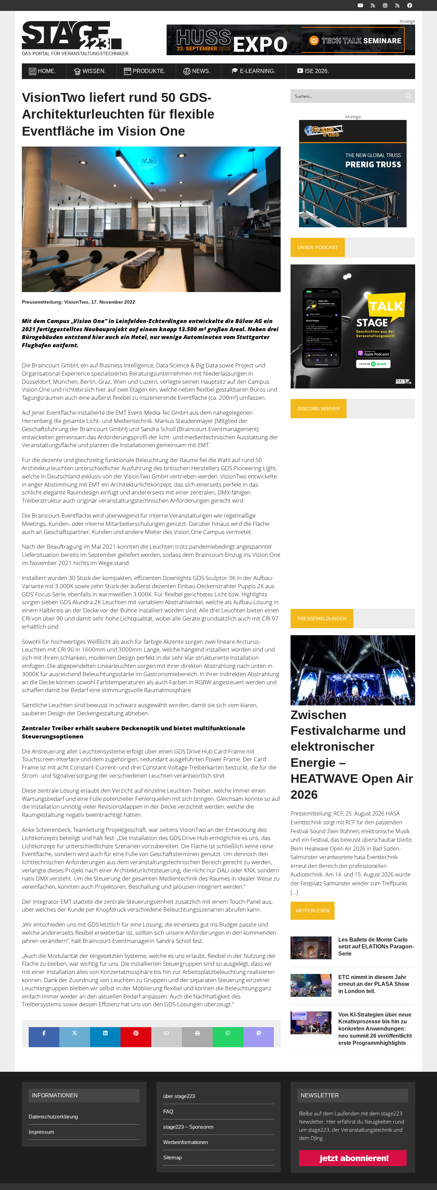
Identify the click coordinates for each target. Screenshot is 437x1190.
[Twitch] (397, 5)
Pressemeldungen (322, 618)
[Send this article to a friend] (166, 1033)
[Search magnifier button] (408, 96)
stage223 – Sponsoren (188, 1127)
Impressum (41, 1132)
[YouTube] (360, 5)
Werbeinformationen (185, 1142)
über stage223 (179, 1096)
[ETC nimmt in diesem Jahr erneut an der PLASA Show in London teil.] (311, 992)
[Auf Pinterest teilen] (136, 1033)
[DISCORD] (372, 5)
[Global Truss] (353, 173)
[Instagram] (385, 5)
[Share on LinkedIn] (105, 1033)
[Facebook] (409, 5)
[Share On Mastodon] (258, 1033)
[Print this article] (197, 1033)
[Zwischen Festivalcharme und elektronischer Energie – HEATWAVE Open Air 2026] (353, 700)
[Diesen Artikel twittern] (74, 1033)
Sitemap (172, 1157)
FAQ (168, 1111)
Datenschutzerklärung (53, 1116)
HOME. (47, 71)
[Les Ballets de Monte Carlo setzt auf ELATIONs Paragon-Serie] (311, 954)
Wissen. (94, 71)
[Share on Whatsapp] (228, 1033)
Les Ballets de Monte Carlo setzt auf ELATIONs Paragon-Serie (376, 947)
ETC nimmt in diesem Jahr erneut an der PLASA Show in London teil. (373, 984)
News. (201, 71)
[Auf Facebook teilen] (44, 1033)
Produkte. (149, 71)
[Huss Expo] (285, 40)
